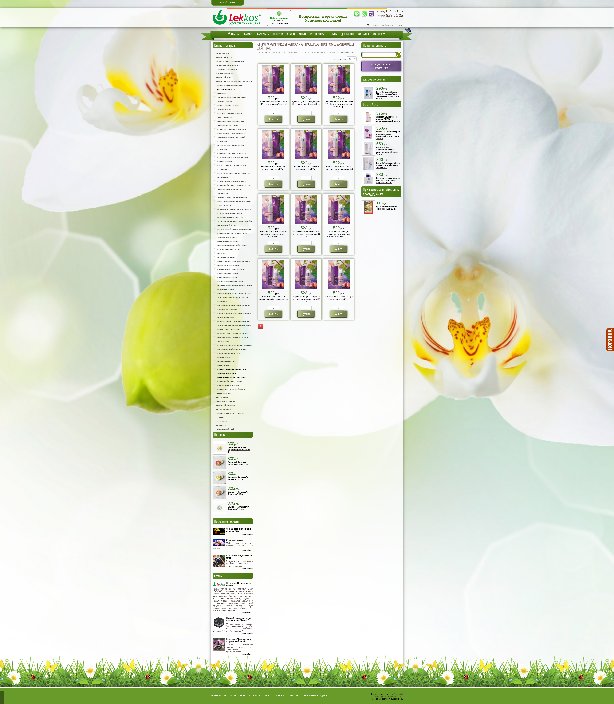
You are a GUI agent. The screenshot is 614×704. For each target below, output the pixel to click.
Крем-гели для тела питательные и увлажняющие (234, 315)
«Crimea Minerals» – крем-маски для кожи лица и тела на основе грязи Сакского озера (234, 325)
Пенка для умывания (228, 265)
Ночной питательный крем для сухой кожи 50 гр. (306, 167)
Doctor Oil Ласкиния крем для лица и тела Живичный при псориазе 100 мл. (388, 135)
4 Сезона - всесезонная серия (232, 157)
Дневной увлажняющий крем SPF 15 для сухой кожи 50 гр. (306, 102)
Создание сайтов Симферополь (387, 699)
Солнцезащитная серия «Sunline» (234, 345)
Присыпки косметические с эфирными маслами (231, 123)
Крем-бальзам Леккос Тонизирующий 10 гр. (386, 208)
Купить (273, 119)
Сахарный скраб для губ (229, 381)
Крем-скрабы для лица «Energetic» (228, 355)
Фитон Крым (222, 397)
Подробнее (247, 534)
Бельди (221, 253)
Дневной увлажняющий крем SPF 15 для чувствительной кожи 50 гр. (339, 104)
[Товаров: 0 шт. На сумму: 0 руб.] (610, 340)
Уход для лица (223, 409)
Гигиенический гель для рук (231, 349)
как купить (230, 695)
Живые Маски (224, 109)
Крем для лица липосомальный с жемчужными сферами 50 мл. (387, 150)
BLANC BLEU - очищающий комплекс (230, 147)
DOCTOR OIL (370, 104)
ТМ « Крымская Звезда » (228, 65)
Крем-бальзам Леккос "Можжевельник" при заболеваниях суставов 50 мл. (387, 95)
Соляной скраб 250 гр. (228, 249)
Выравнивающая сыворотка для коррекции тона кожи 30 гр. (306, 299)
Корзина (378, 34)
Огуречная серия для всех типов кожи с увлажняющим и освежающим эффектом (234, 213)
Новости (278, 34)
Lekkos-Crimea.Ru (379, 694)
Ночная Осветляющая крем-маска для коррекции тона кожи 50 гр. (273, 234)
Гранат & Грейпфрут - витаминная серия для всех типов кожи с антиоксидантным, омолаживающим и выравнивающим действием (234, 237)
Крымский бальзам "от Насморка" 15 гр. (238, 508)
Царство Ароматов (225, 89)
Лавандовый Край (225, 429)
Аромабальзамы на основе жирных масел (231, 99)
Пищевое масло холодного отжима (230, 415)
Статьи (291, 34)
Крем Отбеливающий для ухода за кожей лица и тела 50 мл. (388, 165)
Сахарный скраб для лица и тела (234, 185)
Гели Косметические (228, 105)
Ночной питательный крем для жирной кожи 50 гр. (273, 167)
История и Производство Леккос (239, 584)
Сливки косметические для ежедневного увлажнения (231, 131)
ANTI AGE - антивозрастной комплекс (231, 139)
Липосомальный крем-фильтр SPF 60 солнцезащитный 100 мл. (388, 119)
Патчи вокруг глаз (226, 361)
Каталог (248, 34)
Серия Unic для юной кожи (231, 389)
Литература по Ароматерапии (232, 197)
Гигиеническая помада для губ (233, 305)
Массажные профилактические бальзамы (233, 175)
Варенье (221, 93)
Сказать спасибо (279, 23)
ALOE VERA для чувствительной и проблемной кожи (234, 223)
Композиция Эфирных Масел (232, 181)
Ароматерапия (223, 393)
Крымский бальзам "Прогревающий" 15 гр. (238, 463)
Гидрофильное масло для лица (233, 261)
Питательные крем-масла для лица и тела (232, 339)
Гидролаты (223, 365)
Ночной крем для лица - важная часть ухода (238, 619)
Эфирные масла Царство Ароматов (230, 191)
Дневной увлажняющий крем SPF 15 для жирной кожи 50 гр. (273, 104)
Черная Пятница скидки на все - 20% (238, 530)
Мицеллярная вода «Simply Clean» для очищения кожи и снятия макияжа (234, 297)
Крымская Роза (224, 57)
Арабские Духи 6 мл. (226, 401)
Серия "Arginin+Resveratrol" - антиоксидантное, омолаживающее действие (232, 373)
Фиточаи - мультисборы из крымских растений (231, 271)
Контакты (363, 34)
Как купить (263, 34)
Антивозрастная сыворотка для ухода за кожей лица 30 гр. (306, 234)
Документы (348, 34)
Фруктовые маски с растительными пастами (230, 279)
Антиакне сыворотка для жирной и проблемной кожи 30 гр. (273, 299)
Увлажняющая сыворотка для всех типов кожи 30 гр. (338, 297)
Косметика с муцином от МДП (239, 557)
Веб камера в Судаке (314, 695)
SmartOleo (221, 425)
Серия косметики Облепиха (231, 153)
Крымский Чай (223, 77)
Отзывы (333, 34)
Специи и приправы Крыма (229, 85)
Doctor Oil (221, 421)
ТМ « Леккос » (222, 53)
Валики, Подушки (224, 73)
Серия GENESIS (224, 161)
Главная (235, 34)
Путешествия (317, 34)
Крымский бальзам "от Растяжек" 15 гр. (238, 478)
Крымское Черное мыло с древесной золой (238, 640)
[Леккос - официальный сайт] (237, 25)
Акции (302, 34)
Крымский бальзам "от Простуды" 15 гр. (238, 493)
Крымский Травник (225, 405)
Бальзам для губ (226, 257)
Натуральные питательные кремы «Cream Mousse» (234, 287)
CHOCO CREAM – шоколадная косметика (231, 167)
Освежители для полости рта (232, 333)
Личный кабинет (227, 2)
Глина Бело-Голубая (226, 69)
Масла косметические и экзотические (229, 115)
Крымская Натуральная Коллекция (234, 81)
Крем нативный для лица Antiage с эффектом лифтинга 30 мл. (388, 180)
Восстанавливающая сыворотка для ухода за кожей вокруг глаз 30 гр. (338, 234)
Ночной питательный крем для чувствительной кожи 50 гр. (339, 169)
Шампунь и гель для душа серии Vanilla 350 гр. (234, 203)
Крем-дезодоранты (227, 309)
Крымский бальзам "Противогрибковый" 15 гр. (239, 449)
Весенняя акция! (234, 540)
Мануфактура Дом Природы (230, 61)
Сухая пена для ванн (228, 385)
